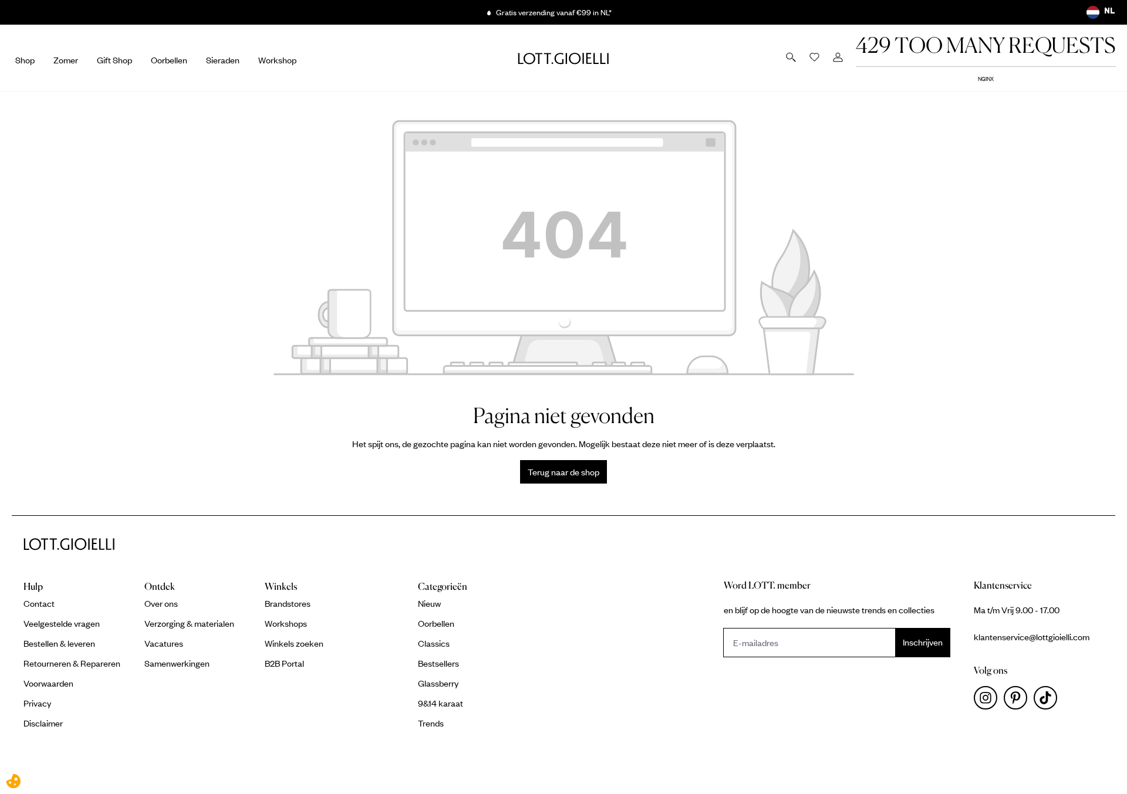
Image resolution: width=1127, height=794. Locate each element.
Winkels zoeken (294, 643)
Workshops (286, 623)
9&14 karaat (440, 703)
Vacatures (163, 643)
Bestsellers (438, 663)
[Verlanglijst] (815, 58)
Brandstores (288, 603)
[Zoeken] (792, 58)
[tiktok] (1048, 701)
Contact (39, 603)
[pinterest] (1019, 701)
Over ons (161, 603)
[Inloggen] (839, 58)
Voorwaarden (48, 683)
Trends (431, 723)
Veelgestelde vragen (61, 623)
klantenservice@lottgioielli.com (1031, 637)
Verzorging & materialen (189, 623)
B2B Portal (284, 663)
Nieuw (429, 603)
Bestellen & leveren (59, 643)
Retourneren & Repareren (71, 663)
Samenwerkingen (177, 663)
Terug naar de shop (563, 472)
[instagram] (989, 701)
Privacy (37, 703)
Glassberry (438, 683)
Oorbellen (436, 623)
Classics (434, 643)
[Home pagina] (563, 58)
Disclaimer (43, 723)
